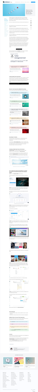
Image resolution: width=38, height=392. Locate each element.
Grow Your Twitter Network (13, 375)
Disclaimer (29, 377)
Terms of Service (29, 376)
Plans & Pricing (29, 374)
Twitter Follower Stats (21, 373)
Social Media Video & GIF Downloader (6, 380)
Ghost (17, 389)
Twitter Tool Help (29, 381)
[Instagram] (33, 389)
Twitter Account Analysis (21, 375)
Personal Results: (6, 33)
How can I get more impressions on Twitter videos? (18, 366)
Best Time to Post (21, 378)
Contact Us (29, 373)
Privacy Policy (29, 375)
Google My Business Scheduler (5, 376)
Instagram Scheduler (5, 378)
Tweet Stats (20, 380)
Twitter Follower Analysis (21, 376)
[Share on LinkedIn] (31, 25)
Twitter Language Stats (21, 374)
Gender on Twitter (21, 377)
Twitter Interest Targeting (21, 379)
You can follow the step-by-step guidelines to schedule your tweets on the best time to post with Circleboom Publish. (6, 30)
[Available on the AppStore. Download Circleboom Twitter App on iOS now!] (34, 391)
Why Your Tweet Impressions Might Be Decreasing (6, 22)
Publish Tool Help (29, 380)
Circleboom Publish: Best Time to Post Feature (6, 26)
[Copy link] (31, 28)
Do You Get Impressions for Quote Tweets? (30, 366)
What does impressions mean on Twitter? (7, 366)
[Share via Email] (31, 27)
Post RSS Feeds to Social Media (6, 379)
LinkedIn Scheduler (4, 377)
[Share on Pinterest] (31, 23)
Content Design (4, 374)
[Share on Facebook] (31, 22)
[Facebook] (32, 389)
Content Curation (4, 381)
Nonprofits (29, 378)
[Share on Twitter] (31, 20)
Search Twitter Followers (13, 377)
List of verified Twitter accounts (14, 376)
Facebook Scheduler (4, 375)
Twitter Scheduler (4, 373)
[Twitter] (31, 389)
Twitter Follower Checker (13, 374)
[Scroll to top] (31, 18)
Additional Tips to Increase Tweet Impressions (6, 35)
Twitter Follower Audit (13, 373)
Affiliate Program (29, 379)
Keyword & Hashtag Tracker (13, 378)
